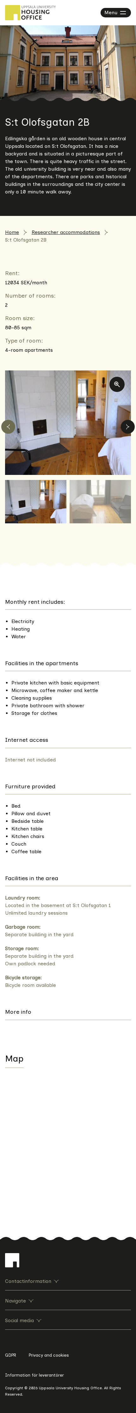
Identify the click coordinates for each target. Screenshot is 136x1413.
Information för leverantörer (34, 1375)
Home (12, 232)
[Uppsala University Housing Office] (30, 12)
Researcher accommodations (66, 232)
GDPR (10, 1355)
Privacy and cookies (49, 1355)
